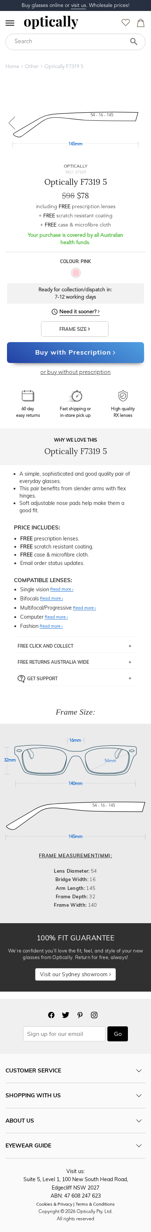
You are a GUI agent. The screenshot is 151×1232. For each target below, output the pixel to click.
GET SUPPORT (42, 678)
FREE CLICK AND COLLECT (45, 646)
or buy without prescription (75, 372)
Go (118, 1033)
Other (32, 66)
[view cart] (140, 24)
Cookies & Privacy (54, 1204)
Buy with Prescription (73, 352)
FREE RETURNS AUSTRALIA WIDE (53, 662)
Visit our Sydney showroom (74, 974)
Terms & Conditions (95, 1204)
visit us (78, 5)
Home (12, 66)
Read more (61, 589)
